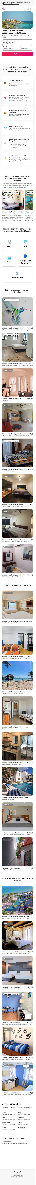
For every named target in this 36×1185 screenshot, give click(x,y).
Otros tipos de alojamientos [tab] (25, 1107)
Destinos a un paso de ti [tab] (8, 1107)
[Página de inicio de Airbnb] (3, 8)
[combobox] (17, 43)
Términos (21, 1177)
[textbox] (9, 49)
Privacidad (14, 1177)
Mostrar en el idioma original (11, 4)
